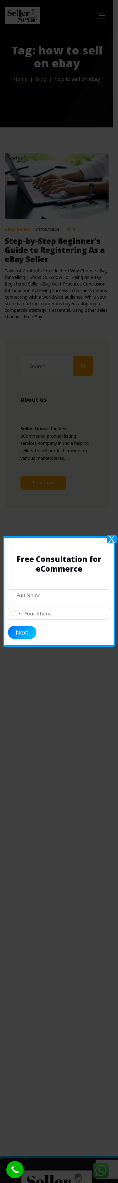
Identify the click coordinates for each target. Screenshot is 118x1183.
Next (22, 632)
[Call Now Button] (15, 1169)
